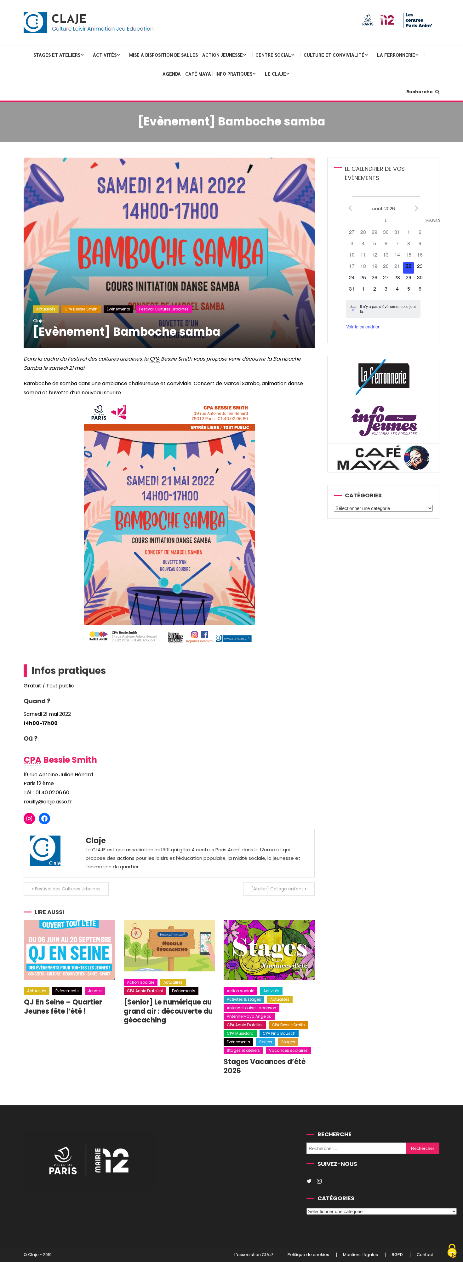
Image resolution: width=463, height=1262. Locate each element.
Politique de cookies (308, 1255)
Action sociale (140, 982)
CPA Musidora (240, 1033)
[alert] (383, 309)
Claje (38, 321)
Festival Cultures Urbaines (164, 309)
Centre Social (273, 55)
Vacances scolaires (288, 1050)
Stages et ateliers (56, 55)
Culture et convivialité (334, 55)
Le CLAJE (275, 74)
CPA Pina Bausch (279, 1033)
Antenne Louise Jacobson (251, 1007)
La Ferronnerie (396, 55)
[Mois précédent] (350, 208)
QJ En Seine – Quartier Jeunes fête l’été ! (63, 1006)
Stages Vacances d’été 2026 (265, 1066)
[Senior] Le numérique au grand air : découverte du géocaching (168, 1011)
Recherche (420, 92)
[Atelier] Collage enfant (277, 889)
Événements (118, 309)
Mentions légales (360, 1255)
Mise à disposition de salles (163, 55)
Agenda (172, 74)
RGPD (397, 1255)
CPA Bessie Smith (81, 309)
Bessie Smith (60, 760)
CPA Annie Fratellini (145, 990)
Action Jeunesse (222, 55)
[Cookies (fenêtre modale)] (452, 1251)
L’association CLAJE (254, 1255)
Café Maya (198, 74)
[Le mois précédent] (416, 208)
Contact (425, 1255)
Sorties (265, 1042)
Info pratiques (233, 74)
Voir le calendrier (363, 326)
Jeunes (95, 990)
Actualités (45, 309)
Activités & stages (244, 999)
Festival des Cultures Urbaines (67, 889)
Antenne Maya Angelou (249, 1016)
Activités (105, 55)
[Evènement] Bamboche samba (126, 332)
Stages (288, 1042)
